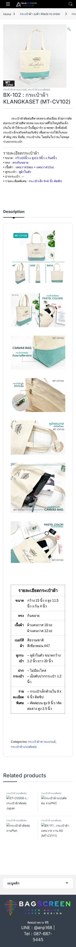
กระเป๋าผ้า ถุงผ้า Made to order (40, 14)
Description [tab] (13, 212)
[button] (69, 29)
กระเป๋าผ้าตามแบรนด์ (15, 89)
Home (7, 14)
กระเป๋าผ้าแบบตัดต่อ (39, 89)
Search (70, 4)
